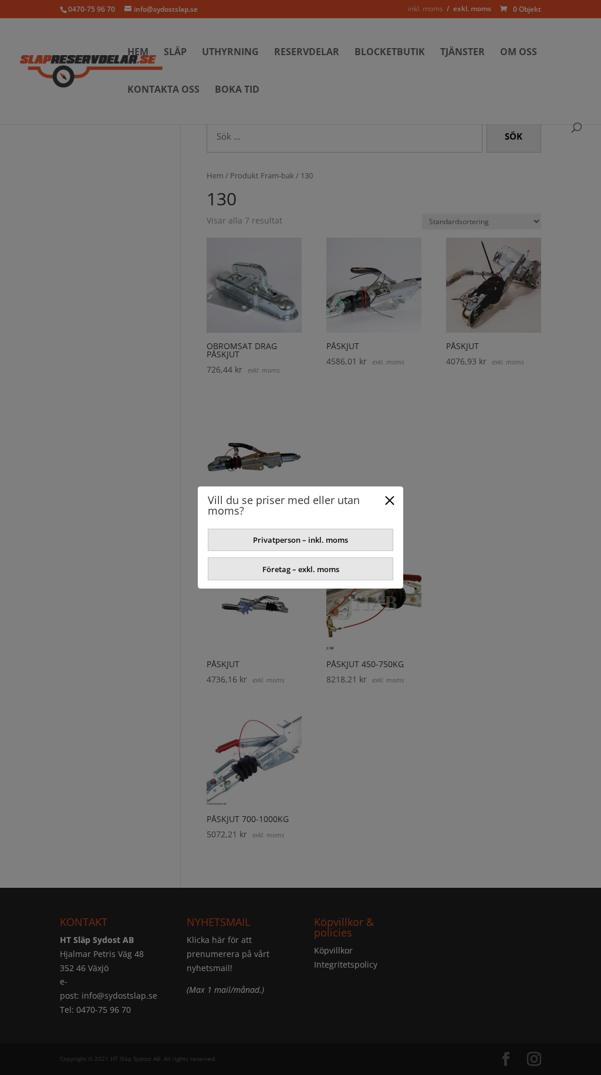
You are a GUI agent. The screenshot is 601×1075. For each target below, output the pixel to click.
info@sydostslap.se (119, 995)
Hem (137, 53)
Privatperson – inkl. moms (300, 540)
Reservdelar (306, 53)
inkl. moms (425, 8)
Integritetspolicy (345, 964)
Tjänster (462, 53)
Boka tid (237, 90)
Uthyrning (230, 53)
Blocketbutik (389, 53)
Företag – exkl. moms (300, 569)
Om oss (518, 53)
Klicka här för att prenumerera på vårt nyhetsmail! (228, 953)
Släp (175, 53)
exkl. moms (472, 8)
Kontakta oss (163, 90)
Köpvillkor (333, 950)
